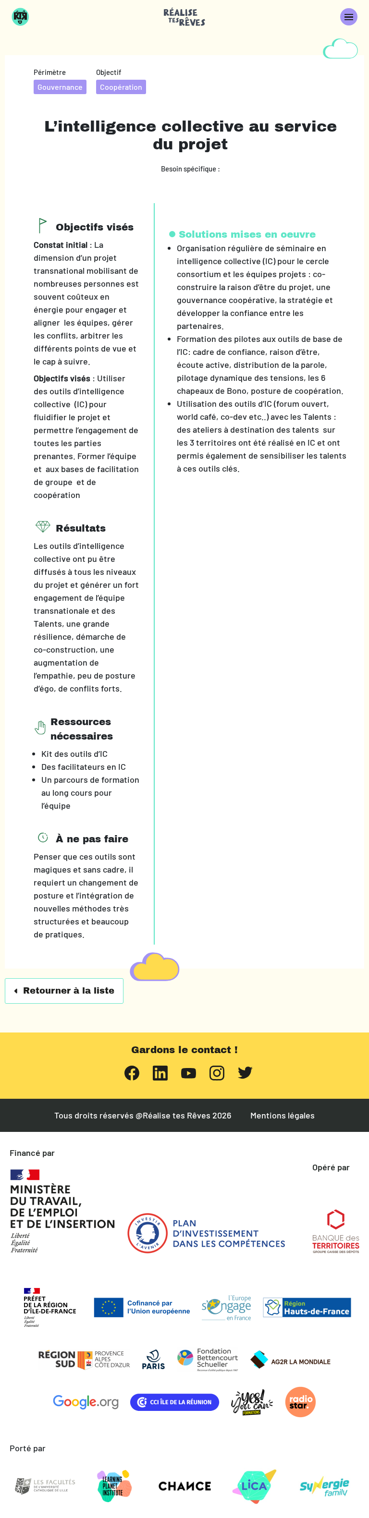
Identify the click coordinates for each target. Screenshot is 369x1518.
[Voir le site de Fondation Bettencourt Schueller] (207, 1359)
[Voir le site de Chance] (184, 1486)
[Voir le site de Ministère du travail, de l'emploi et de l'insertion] (62, 1211)
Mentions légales (282, 1115)
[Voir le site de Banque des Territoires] (335, 1231)
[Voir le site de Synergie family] (324, 1486)
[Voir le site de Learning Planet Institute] (115, 1486)
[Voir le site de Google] (86, 1402)
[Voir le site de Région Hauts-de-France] (306, 1307)
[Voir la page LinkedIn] (160, 1071)
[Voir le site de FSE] (226, 1307)
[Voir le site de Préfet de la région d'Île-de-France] (50, 1307)
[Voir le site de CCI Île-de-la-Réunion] (175, 1402)
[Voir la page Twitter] (245, 1072)
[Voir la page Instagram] (216, 1071)
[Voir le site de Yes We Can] (252, 1402)
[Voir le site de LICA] (255, 1486)
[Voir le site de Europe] (141, 1307)
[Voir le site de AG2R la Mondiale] (290, 1359)
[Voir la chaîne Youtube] (188, 1072)
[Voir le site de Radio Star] (300, 1402)
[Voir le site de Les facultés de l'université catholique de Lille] (45, 1486)
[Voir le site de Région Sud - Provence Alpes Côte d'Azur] (84, 1360)
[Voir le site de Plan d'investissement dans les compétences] (206, 1233)
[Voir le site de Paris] (153, 1359)
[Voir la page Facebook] (131, 1071)
